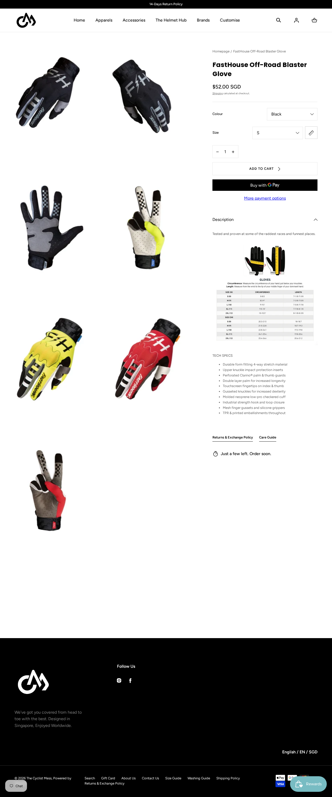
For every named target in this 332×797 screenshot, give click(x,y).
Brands (203, 20)
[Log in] (296, 20)
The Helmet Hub (171, 20)
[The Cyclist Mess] (26, 20)
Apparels (103, 20)
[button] (278, 20)
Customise (230, 20)
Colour (217, 114)
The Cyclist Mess (39, 778)
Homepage (221, 51)
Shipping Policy (228, 778)
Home (79, 20)
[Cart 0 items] (314, 20)
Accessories (134, 20)
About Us (128, 778)
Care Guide (267, 437)
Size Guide (173, 778)
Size (215, 132)
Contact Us (150, 778)
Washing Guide (199, 778)
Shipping (217, 93)
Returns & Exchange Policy (232, 437)
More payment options (265, 198)
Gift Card (108, 778)
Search (90, 778)
